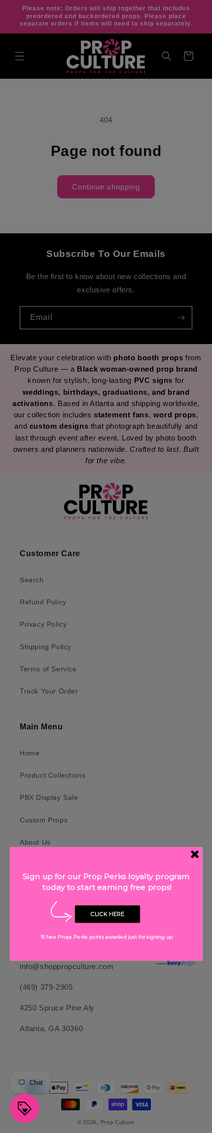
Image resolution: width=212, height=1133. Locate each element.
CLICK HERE (107, 914)
